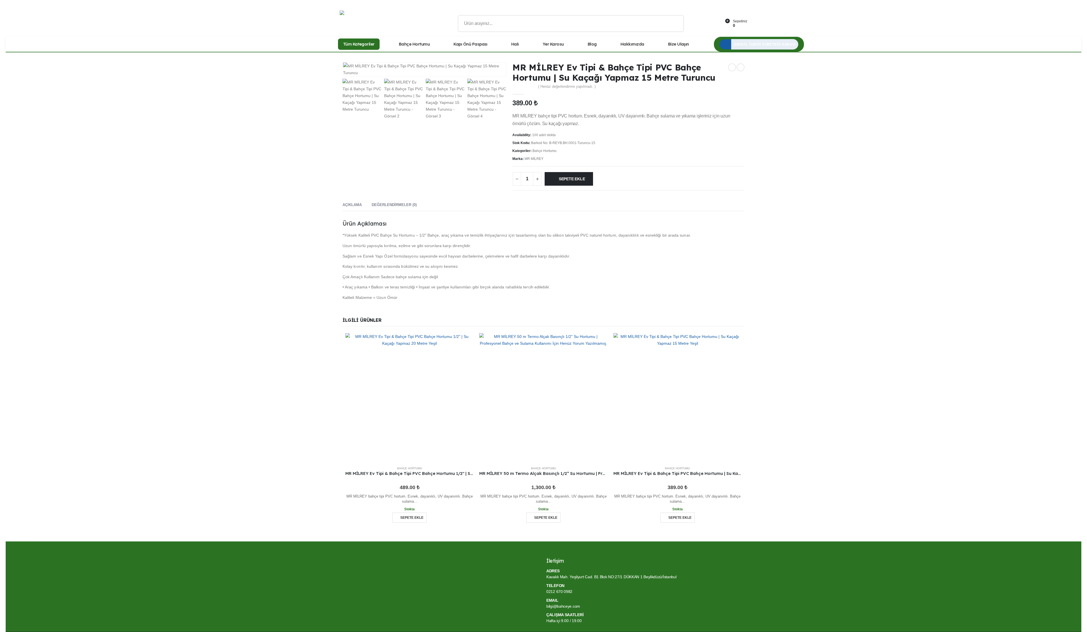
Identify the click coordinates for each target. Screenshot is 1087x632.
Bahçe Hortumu (414, 44)
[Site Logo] (359, 23)
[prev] (732, 67)
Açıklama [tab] (352, 205)
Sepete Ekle (572, 179)
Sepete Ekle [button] (411, 518)
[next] (740, 67)
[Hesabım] (698, 23)
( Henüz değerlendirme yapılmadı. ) (567, 86)
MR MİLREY (534, 159)
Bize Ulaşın (678, 44)
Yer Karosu (553, 44)
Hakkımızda (632, 44)
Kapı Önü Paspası (470, 44)
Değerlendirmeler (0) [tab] (394, 205)
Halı (515, 44)
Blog (592, 44)
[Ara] (675, 23)
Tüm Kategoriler (359, 44)
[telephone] (711, 23)
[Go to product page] (409, 397)
